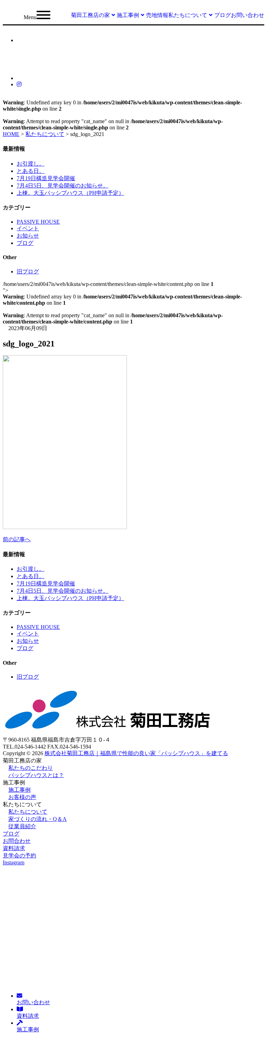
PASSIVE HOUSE (38, 222)
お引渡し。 (30, 164)
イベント (28, 228)
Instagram (13, 862)
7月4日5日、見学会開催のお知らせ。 (62, 186)
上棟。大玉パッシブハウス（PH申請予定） (70, 193)
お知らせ (28, 236)
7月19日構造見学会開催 (46, 178)
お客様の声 (22, 797)
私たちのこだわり (30, 768)
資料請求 (14, 848)
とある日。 (30, 171)
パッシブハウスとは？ (36, 775)
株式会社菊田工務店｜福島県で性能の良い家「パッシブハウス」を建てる (136, 753)
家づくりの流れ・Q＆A (37, 819)
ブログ (25, 243)
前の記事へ (17, 539)
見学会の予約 (19, 855)
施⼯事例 (19, 790)
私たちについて (27, 812)
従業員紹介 (22, 826)
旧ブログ (28, 271)
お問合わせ (17, 841)
